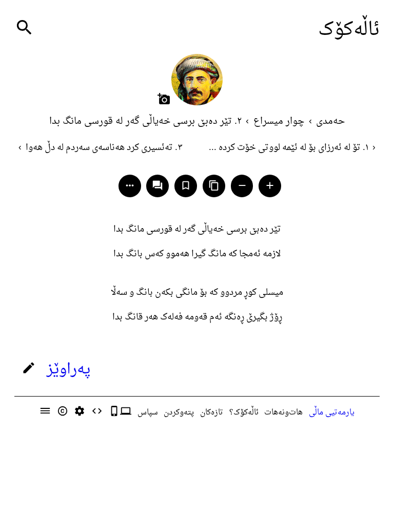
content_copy (214, 185)
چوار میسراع (278, 121)
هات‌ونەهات (283, 412)
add (269, 185)
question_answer (157, 185)
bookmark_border (185, 185)
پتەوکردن (179, 412)
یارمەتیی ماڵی (331, 412)
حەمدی (330, 121)
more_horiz (129, 185)
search (24, 27)
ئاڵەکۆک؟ (244, 412)
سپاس (147, 412)
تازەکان (211, 412)
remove (242, 185)
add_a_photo (163, 98)
